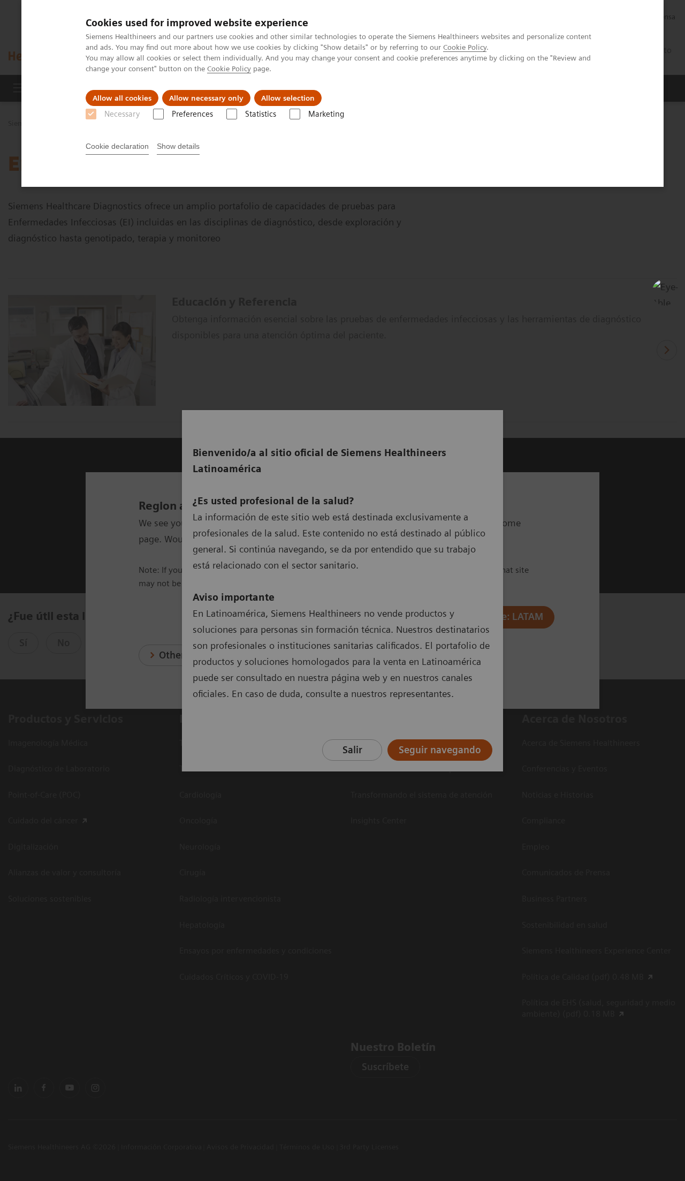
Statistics (260, 114)
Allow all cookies (122, 98)
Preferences (192, 114)
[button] (665, 292)
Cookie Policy (464, 47)
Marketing (326, 114)
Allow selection (288, 98)
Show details (178, 146)
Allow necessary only (206, 98)
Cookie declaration (117, 146)
